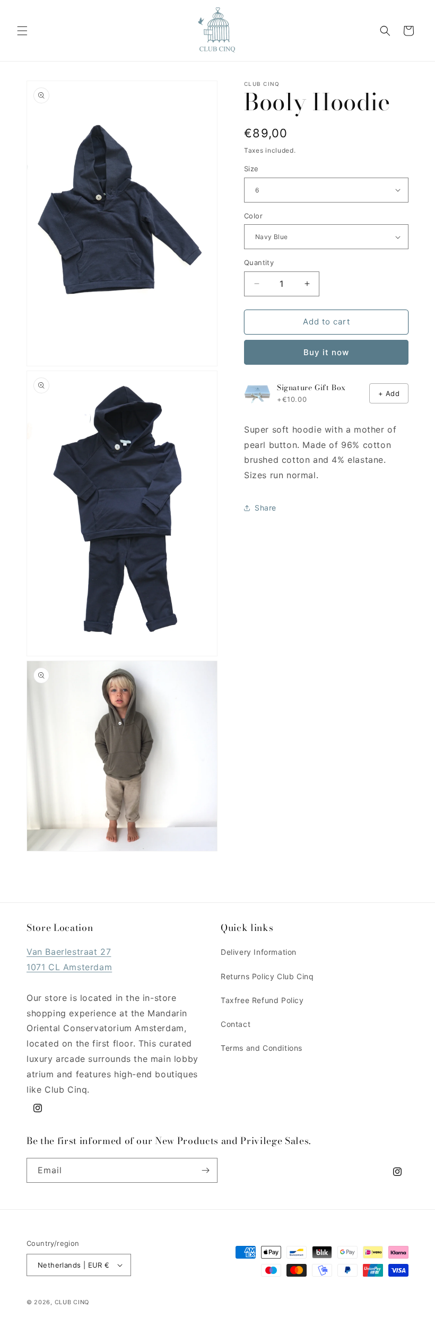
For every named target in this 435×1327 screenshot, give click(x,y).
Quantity (259, 262)
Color (253, 216)
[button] (22, 30)
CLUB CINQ (72, 1302)
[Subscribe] (205, 1170)
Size (251, 168)
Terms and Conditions (261, 1047)
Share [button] (265, 507)
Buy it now (326, 352)
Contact (235, 1024)
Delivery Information (259, 951)
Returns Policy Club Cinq (267, 976)
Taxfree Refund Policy (262, 1000)
